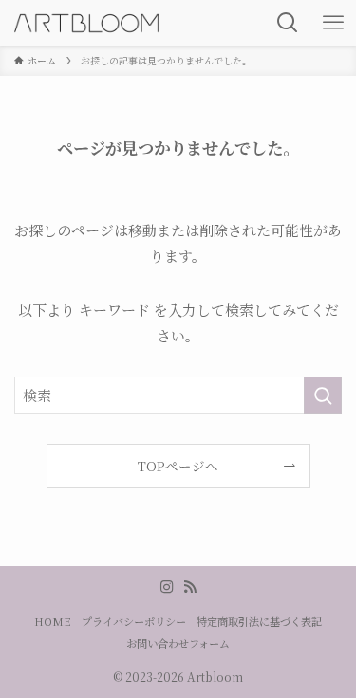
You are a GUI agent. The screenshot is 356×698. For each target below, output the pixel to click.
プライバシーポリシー (134, 621)
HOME (52, 621)
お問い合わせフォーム (178, 643)
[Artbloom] (87, 23)
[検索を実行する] (323, 395)
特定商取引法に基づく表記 (259, 621)
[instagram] (167, 587)
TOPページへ (178, 465)
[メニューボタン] (333, 23)
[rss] (189, 587)
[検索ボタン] (287, 23)
